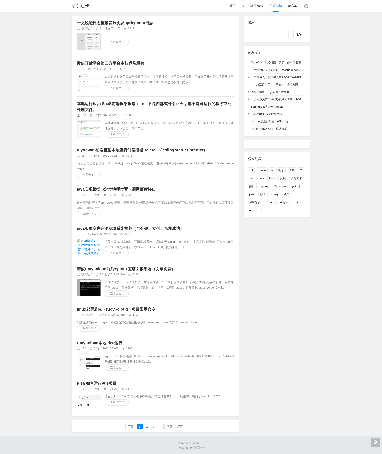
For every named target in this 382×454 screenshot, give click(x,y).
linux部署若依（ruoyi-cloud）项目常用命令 (116, 309)
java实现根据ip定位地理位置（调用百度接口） (118, 189)
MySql (287, 194)
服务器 (296, 186)
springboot (283, 202)
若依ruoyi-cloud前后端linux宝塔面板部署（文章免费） (126, 269)
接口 (252, 186)
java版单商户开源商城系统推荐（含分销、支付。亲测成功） (130, 228)
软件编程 (256, 6)
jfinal (252, 194)
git (297, 202)
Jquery (264, 186)
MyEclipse (280, 186)
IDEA (269, 202)
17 (83, 68)
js (272, 170)
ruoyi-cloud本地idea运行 (99, 343)
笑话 (283, 178)
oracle (262, 170)
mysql (274, 194)
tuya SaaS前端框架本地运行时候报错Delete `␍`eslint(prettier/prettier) (141, 150)
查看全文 (115, 42)
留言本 (292, 6)
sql (251, 170)
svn (251, 178)
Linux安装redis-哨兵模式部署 (269, 128)
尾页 (180, 426)
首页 (232, 6)
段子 (263, 194)
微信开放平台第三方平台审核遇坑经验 (110, 63)
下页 (169, 426)
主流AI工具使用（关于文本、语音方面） (276, 84)
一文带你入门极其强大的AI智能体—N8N (276, 77)
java (261, 178)
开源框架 (275, 6)
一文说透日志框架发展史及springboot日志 (115, 23)
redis (252, 210)
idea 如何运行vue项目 (97, 383)
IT (301, 170)
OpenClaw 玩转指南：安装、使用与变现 (276, 62)
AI (243, 6)
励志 (281, 170)
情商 (291, 170)
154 (83, 115)
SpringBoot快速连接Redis (267, 106)
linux (272, 178)
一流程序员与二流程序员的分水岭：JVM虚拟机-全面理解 (286, 99)
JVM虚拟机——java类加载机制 (270, 92)
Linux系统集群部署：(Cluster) (269, 121)
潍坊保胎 (254, 202)
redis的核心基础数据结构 (266, 114)
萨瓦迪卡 (80, 5)
